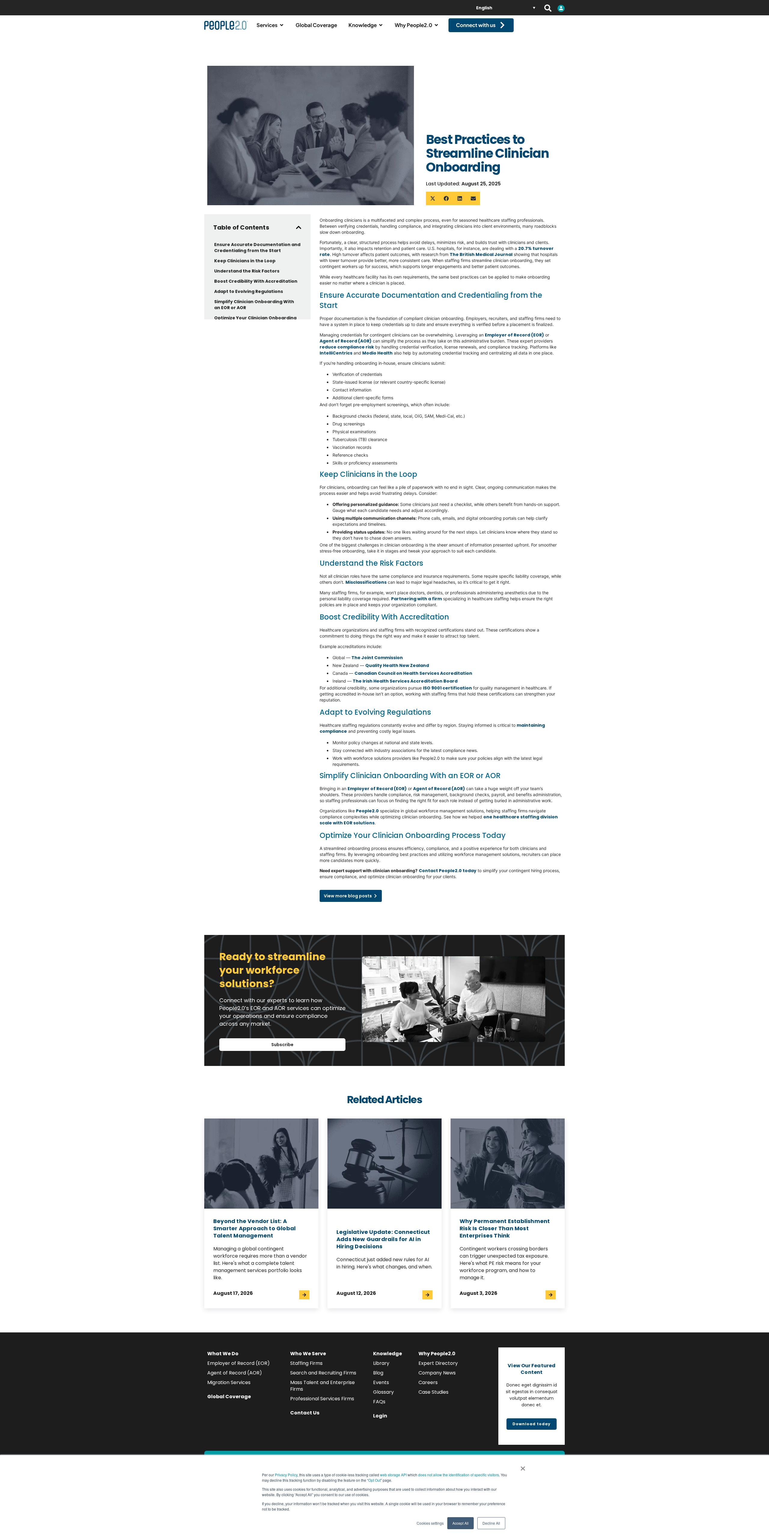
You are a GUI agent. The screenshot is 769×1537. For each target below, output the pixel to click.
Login (380, 1415)
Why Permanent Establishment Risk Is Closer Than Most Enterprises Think (505, 1228)
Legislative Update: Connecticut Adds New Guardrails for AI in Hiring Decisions (383, 1239)
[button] (432, 198)
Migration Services (229, 1382)
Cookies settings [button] (430, 1523)
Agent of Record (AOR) (234, 1372)
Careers (428, 1382)
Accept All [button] (460, 1523)
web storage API (394, 1474)
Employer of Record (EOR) (238, 1363)
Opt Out (374, 1480)
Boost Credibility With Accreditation (256, 281)
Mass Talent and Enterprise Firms (322, 1385)
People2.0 (367, 811)
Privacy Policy (286, 1474)
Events (381, 1382)
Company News (437, 1372)
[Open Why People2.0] (436, 25)
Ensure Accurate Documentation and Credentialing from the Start (257, 248)
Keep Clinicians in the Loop (245, 261)
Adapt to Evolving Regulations (249, 291)
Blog (378, 1372)
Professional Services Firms (322, 1398)
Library (381, 1363)
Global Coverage (229, 1396)
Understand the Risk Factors (247, 271)
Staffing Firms (306, 1363)
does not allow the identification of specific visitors (458, 1474)
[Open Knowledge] (380, 25)
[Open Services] (281, 25)
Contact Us (304, 1412)
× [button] (522, 1466)
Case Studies (433, 1392)
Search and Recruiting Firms (323, 1372)
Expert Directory (438, 1363)
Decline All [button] (491, 1523)
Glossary (383, 1392)
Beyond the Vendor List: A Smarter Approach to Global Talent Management (254, 1228)
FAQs (379, 1401)
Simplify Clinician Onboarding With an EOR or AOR (254, 305)
